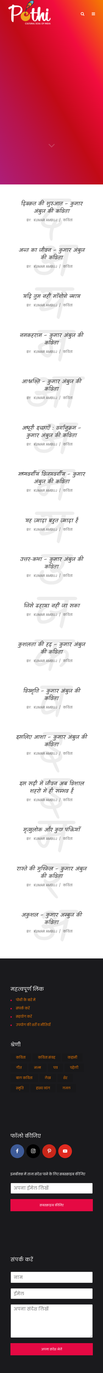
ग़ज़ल (66, 1088)
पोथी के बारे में (25, 999)
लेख (48, 1077)
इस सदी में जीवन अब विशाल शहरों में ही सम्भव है (51, 787)
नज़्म (37, 1067)
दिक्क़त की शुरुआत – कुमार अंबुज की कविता (51, 207)
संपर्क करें (23, 1008)
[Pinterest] (49, 1151)
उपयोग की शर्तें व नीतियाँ (33, 1024)
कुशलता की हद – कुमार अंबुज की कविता (51, 648)
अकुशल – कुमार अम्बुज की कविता (51, 919)
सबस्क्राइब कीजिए (52, 1205)
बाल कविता (24, 1077)
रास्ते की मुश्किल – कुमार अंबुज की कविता (51, 873)
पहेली (74, 1067)
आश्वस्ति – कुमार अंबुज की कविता (51, 385)
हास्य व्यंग (43, 1088)
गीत (19, 1067)
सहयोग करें (24, 1016)
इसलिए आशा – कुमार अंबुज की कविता (51, 741)
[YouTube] (65, 1151)
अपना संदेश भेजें (51, 1349)
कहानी (72, 1057)
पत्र (55, 1067)
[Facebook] (17, 1151)
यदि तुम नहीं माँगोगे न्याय (51, 297)
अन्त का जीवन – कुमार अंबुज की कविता (52, 254)
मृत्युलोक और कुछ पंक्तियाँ (51, 830)
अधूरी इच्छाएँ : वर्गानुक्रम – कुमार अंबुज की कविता (51, 432)
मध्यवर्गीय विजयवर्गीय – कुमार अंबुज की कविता (51, 478)
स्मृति (20, 1088)
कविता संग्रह (46, 1057)
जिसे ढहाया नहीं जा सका (52, 606)
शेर (65, 1077)
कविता (68, 220)
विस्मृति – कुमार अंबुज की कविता (51, 695)
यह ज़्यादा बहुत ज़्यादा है (51, 521)
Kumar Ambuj (45, 220)
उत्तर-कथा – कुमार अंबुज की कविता (51, 563)
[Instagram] (33, 1151)
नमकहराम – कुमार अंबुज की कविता (51, 339)
